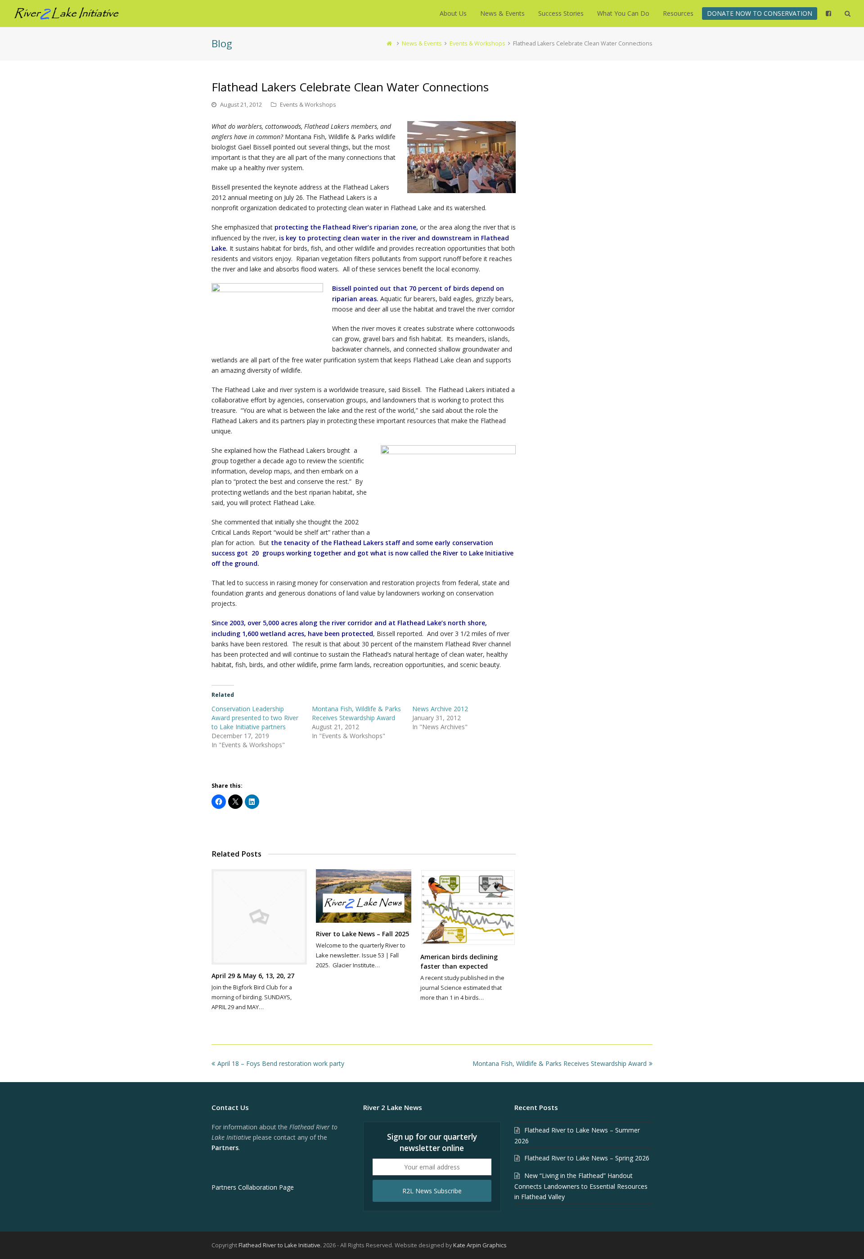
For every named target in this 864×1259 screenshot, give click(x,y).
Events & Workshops (308, 104)
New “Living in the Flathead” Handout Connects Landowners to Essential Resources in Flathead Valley (581, 1186)
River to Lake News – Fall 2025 (362, 934)
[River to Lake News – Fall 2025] (363, 896)
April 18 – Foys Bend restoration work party (280, 1063)
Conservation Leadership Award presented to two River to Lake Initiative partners (255, 717)
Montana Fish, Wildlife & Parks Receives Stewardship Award (356, 713)
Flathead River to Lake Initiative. (280, 1245)
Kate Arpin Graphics (480, 1245)
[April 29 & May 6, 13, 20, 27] (259, 917)
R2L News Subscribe (432, 1191)
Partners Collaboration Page (253, 1187)
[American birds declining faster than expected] (468, 907)
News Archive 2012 (440, 708)
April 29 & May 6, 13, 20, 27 (253, 975)
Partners (225, 1147)
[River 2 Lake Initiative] (66, 13)
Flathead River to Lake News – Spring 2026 (586, 1158)
